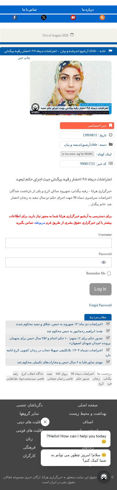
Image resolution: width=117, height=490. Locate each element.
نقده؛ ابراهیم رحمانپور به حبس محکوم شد (75, 331)
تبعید (49, 373)
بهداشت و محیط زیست (87, 414)
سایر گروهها (29, 414)
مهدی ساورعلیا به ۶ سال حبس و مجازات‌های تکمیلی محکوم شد (60, 362)
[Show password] (104, 262)
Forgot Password (100, 305)
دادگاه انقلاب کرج (32, 373)
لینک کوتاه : (104, 154)
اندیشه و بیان (69, 51)
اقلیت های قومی (29, 430)
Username (105, 235)
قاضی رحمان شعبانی (60, 378)
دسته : (101, 145)
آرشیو (84, 51)
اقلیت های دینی (29, 422)
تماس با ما (29, 9)
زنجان (96, 378)
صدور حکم (82, 378)
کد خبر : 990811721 (93, 164)
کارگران (29, 456)
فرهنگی (29, 447)
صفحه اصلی (88, 405)
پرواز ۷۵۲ (61, 373)
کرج (101, 383)
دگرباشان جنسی (29, 405)
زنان (29, 439)
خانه (103, 51)
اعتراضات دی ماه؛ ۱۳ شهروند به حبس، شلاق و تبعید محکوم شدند (59, 324)
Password (105, 254)
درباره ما (88, 9)
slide (92, 51)
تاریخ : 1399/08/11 (94, 135)
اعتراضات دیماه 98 (82, 373)
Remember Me (96, 273)
